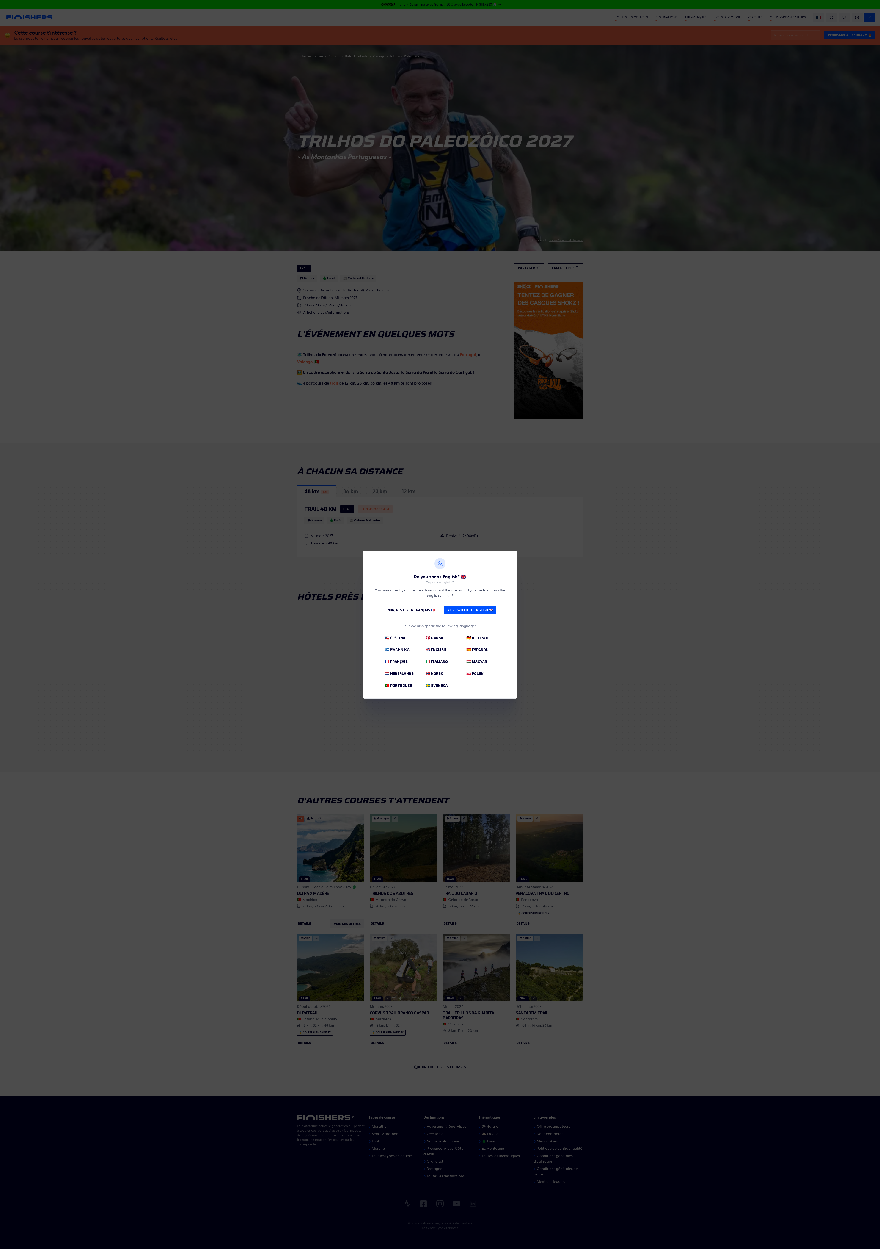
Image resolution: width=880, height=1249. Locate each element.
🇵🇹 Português (398, 685)
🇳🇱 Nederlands (399, 673)
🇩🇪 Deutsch (477, 638)
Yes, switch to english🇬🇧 (470, 609)
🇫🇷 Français (396, 662)
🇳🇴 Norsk (434, 673)
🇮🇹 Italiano (437, 662)
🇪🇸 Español (477, 650)
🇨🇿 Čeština (395, 638)
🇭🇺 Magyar (476, 662)
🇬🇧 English (436, 650)
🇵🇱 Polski (475, 673)
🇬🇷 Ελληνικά (397, 650)
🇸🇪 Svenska (437, 685)
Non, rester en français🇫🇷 (411, 609)
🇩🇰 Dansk (434, 638)
